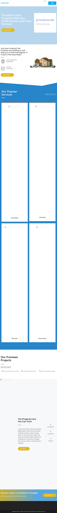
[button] (52, 3)
